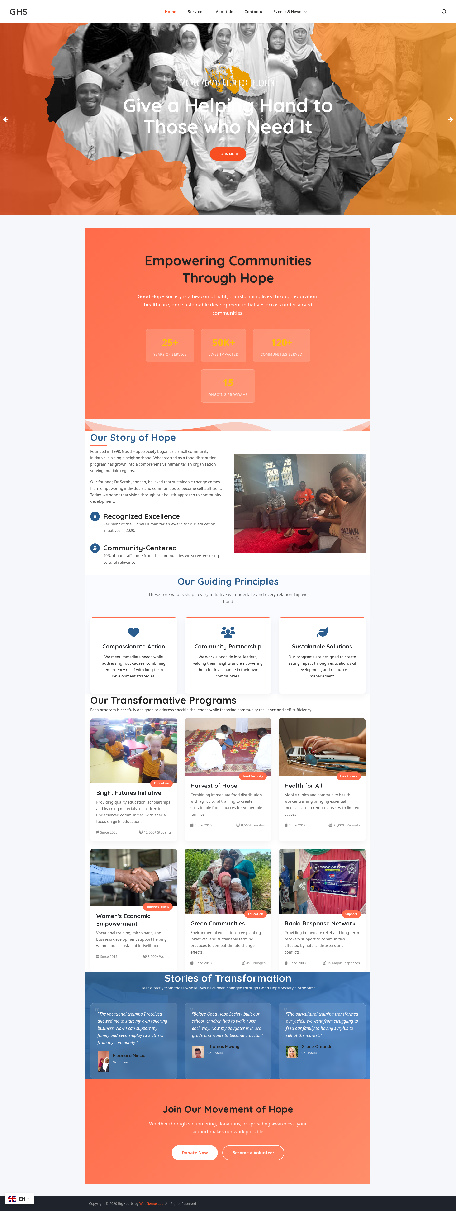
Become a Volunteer (253, 1152)
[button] (444, 11)
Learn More (228, 154)
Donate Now (195, 1152)
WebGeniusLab (151, 1203)
